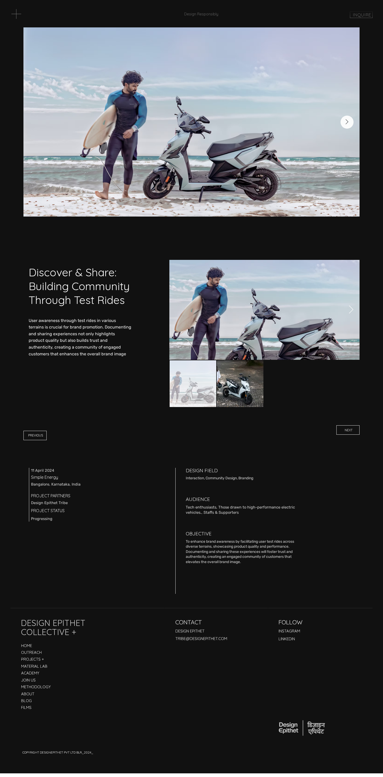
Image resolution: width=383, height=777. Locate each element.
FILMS (26, 707)
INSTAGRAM (289, 631)
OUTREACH (31, 652)
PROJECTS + (32, 659)
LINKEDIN (287, 638)
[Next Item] (351, 310)
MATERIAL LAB (34, 666)
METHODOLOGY (36, 686)
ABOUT (27, 693)
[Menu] (16, 14)
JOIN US (28, 680)
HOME (26, 645)
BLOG (26, 700)
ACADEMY (30, 673)
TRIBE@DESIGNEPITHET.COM (201, 638)
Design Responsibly (201, 13)
